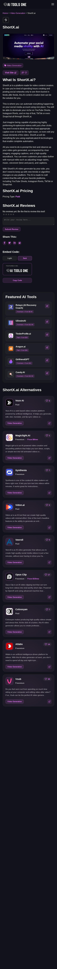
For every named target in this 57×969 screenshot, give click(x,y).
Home (5, 13)
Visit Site (9, 73)
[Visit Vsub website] (49, 701)
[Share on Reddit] (19, 243)
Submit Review (11, 229)
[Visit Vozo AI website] (49, 423)
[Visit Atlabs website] (49, 667)
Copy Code (17, 280)
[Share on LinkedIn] (14, 243)
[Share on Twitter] (9, 243)
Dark (25, 258)
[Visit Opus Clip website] (49, 597)
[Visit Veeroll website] (49, 562)
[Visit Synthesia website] (49, 493)
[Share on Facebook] (4, 243)
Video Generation (17, 13)
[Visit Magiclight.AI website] (49, 458)
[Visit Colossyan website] (49, 632)
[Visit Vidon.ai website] (49, 527)
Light (10, 258)
